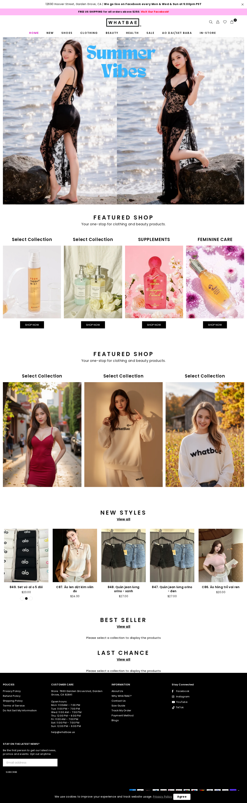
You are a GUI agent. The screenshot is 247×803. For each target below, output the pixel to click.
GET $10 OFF (123, 472)
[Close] (176, 319)
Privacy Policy (162, 797)
